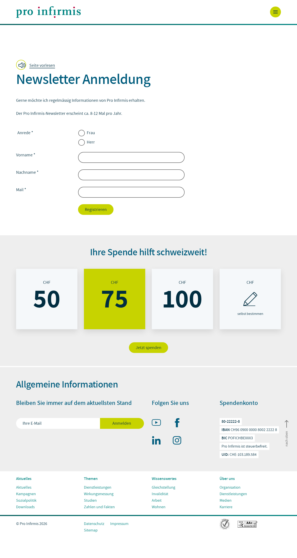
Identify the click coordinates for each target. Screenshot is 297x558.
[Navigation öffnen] (275, 12)
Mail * (21, 190)
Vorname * (25, 155)
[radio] (46, 299)
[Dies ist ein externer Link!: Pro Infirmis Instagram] (178, 441)
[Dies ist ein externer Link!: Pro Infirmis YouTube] (158, 423)
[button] (37, 65)
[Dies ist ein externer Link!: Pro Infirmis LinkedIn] (158, 441)
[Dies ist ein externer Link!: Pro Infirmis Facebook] (178, 423)
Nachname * (27, 172)
